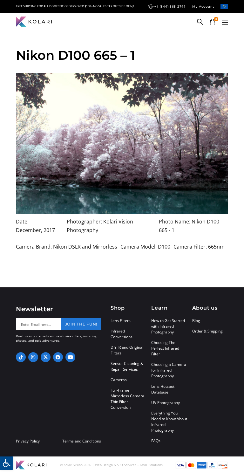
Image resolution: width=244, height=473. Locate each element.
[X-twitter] (46, 357)
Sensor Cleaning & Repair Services (127, 366)
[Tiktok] (21, 357)
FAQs (155, 440)
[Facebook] (58, 357)
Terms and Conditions (81, 441)
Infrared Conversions (121, 333)
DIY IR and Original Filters (127, 350)
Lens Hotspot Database (162, 389)
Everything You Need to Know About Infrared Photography (169, 421)
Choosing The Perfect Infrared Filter (165, 348)
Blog (196, 320)
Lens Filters (121, 320)
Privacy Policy (28, 441)
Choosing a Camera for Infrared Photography (168, 370)
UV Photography (165, 402)
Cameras (119, 379)
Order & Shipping (207, 331)
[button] (225, 22)
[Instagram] (33, 357)
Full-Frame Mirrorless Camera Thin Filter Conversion (127, 398)
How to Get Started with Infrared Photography (168, 326)
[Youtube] (70, 357)
